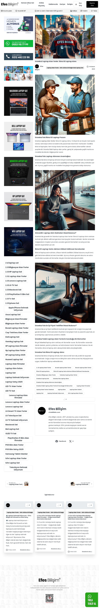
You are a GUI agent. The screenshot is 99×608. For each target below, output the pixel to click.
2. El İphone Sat (12, 303)
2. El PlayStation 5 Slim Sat (17, 294)
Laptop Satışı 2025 (14, 382)
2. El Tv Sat (10, 298)
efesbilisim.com (54, 412)
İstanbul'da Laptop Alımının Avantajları (49, 382)
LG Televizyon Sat (13, 415)
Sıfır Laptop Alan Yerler (16, 458)
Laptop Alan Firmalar (15, 364)
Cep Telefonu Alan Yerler (16, 332)
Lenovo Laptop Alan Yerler (17, 402)
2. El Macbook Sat (13, 289)
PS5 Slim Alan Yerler (14, 445)
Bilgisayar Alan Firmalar (16, 319)
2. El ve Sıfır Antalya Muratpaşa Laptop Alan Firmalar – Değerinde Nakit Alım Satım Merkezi (80, 517)
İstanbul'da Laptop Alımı (61, 378)
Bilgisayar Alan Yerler (15, 323)
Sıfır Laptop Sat (12, 463)
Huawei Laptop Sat (14, 359)
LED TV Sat (10, 391)
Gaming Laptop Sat (14, 341)
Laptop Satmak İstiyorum (17, 377)
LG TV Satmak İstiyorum (16, 420)
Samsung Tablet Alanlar (16, 454)
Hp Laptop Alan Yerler (15, 350)
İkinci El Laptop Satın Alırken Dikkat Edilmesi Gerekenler (71, 371)
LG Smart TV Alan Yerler (16, 411)
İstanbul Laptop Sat (42, 378)
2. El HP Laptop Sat (13, 271)
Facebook (62, 441)
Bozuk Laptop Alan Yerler (16, 328)
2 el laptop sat (12, 263)
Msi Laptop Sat (12, 429)
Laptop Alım (62, 389)
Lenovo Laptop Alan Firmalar (18, 396)
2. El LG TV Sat (11, 285)
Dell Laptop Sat (12, 337)
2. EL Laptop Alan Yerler (16, 276)
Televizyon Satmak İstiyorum (18, 468)
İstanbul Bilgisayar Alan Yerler (46, 375)
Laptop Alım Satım (14, 368)
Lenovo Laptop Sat (14, 406)
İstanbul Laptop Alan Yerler (68, 375)
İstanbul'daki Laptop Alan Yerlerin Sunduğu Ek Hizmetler (54, 386)
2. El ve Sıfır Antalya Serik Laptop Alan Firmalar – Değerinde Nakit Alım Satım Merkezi (49, 517)
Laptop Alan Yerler (48, 141)
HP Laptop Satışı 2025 (15, 355)
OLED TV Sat (10, 433)
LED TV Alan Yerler (13, 386)
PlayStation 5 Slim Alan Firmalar (18, 439)
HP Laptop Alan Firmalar (16, 346)
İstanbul (43, 342)
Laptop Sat (10, 373)
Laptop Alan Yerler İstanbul (45, 389)
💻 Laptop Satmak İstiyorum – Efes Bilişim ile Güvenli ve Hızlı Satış (18, 516)
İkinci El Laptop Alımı (43, 371)
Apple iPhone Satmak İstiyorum (18, 308)
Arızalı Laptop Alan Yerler (63, 367)
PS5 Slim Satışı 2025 (14, 449)
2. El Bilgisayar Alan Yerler (17, 267)
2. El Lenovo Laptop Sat (15, 281)
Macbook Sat (11, 424)
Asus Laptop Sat (13, 314)
